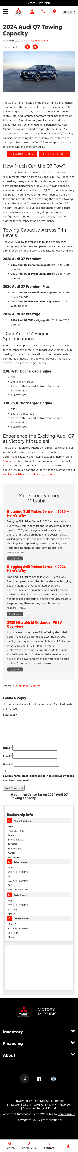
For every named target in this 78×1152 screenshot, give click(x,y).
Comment (10, 715)
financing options (44, 474)
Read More (15, 558)
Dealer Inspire (66, 1114)
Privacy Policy (23, 1100)
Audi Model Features (27, 685)
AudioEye (37, 1104)
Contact (8, 461)
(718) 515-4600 (16, 830)
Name (7, 747)
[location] (54, 11)
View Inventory (22, 154)
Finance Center (54, 154)
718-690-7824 (15, 857)
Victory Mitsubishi (39, 3)
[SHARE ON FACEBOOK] (27, 46)
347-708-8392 (16, 839)
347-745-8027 (15, 848)
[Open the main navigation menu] (5, 11)
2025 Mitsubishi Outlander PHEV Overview (34, 623)
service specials (12, 474)
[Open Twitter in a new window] (24, 1078)
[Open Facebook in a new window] (39, 1079)
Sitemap (58, 1100)
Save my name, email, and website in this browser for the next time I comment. (38, 778)
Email (7, 756)
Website (8, 764)
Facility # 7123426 (58, 1104)
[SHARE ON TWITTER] (35, 46)
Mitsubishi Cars (18, 1104)
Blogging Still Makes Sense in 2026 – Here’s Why (38, 512)
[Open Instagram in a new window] (53, 1079)
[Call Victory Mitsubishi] (43, 11)
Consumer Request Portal (39, 1108)
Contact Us (42, 1100)
